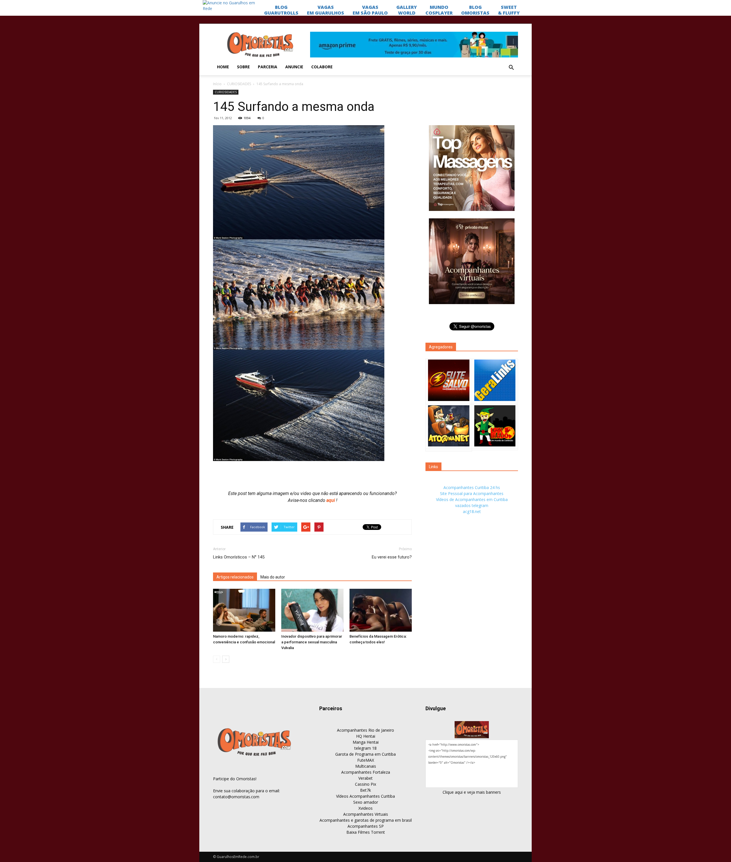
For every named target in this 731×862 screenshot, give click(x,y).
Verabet (365, 778)
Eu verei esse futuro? (392, 557)
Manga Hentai (366, 742)
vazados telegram (471, 505)
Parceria (267, 66)
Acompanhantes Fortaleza (365, 772)
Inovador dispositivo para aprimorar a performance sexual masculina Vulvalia (311, 642)
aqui (331, 500)
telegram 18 (365, 748)
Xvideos (365, 808)
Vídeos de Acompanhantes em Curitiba (472, 499)
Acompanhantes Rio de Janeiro (365, 730)
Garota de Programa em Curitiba (365, 754)
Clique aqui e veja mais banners (472, 792)
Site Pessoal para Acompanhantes (471, 493)
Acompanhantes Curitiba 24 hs (471, 487)
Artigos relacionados (235, 577)
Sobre (243, 66)
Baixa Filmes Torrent (365, 832)
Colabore (322, 66)
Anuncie (294, 66)
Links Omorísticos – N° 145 (238, 557)
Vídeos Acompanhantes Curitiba (365, 796)
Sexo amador (365, 802)
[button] (511, 68)
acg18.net (472, 511)
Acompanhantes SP (366, 826)
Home (223, 66)
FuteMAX (365, 760)
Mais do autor (272, 577)
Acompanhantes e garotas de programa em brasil (366, 820)
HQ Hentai (365, 736)
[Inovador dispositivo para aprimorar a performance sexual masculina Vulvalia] (312, 610)
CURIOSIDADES (239, 83)
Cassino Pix (365, 784)
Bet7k (365, 790)
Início (217, 83)
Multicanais (365, 766)
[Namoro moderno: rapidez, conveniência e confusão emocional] (244, 610)
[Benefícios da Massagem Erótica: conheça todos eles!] (381, 610)
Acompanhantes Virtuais (365, 814)
